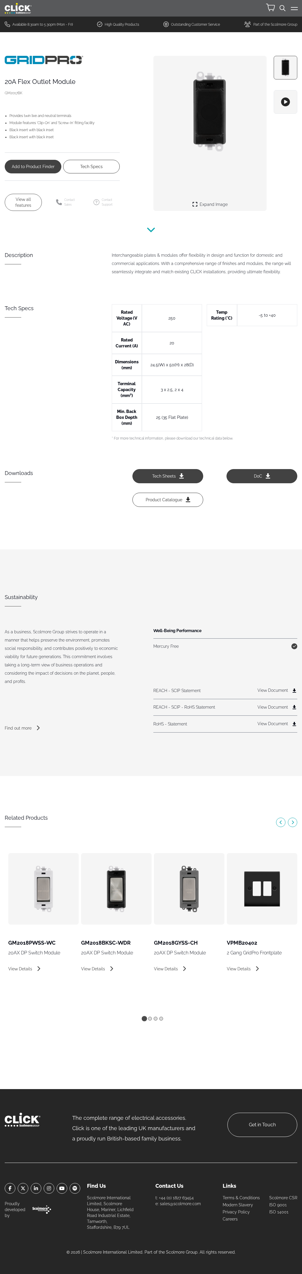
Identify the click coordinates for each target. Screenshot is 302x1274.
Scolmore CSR (283, 1197)
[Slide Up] (151, 233)
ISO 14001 (278, 1212)
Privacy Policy (236, 1212)
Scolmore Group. (182, 1252)
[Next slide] (292, 822)
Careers (230, 1219)
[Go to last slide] (280, 822)
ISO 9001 (278, 1205)
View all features (23, 202)
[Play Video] (285, 102)
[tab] (144, 1018)
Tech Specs (91, 166)
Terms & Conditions (241, 1197)
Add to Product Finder (33, 166)
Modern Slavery (238, 1205)
